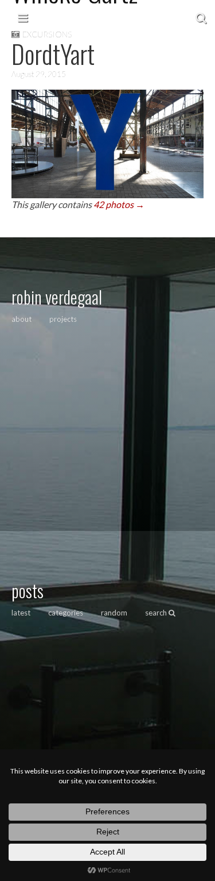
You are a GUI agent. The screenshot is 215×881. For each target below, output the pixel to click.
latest (20, 612)
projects (63, 319)
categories (65, 612)
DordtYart (53, 53)
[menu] (22, 17)
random (114, 612)
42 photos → (118, 204)
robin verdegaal (56, 297)
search (157, 612)
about (21, 319)
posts (27, 590)
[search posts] (201, 17)
